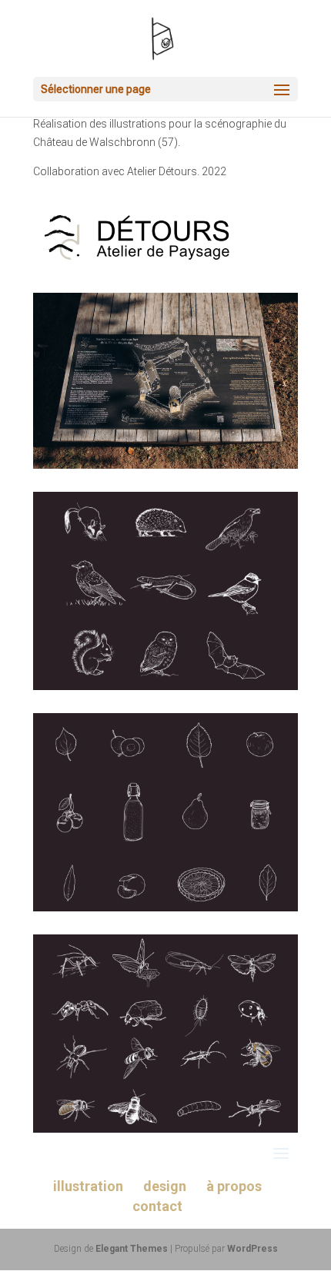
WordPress (252, 1248)
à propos (234, 1186)
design (164, 1186)
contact (157, 1206)
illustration (88, 1186)
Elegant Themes (131, 1248)
